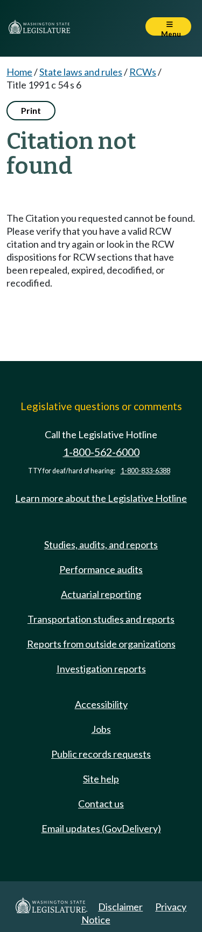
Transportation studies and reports (101, 619)
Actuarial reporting (101, 594)
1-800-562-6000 (101, 452)
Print (31, 110)
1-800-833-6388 (145, 471)
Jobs (101, 729)
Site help (101, 779)
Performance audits (101, 569)
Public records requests (101, 754)
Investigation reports (101, 669)
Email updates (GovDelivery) (101, 828)
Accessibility (101, 704)
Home (19, 72)
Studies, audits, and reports (101, 544)
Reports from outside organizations (101, 644)
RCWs (142, 72)
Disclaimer (120, 907)
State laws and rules (80, 72)
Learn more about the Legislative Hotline (101, 498)
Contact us (101, 803)
